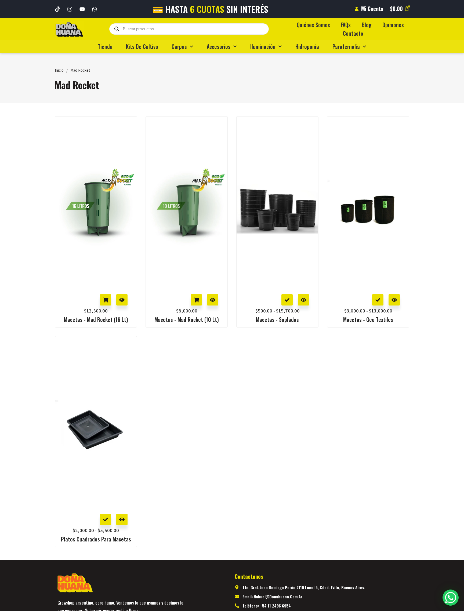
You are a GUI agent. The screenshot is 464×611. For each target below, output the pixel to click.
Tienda (105, 46)
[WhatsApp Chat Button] (451, 598)
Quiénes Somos (313, 25)
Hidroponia (307, 46)
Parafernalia (346, 46)
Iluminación (263, 46)
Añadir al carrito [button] (105, 300)
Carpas (179, 46)
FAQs (346, 25)
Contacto (353, 33)
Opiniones (393, 25)
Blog (367, 25)
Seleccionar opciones (287, 300)
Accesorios (218, 46)
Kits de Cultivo (142, 46)
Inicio (59, 70)
